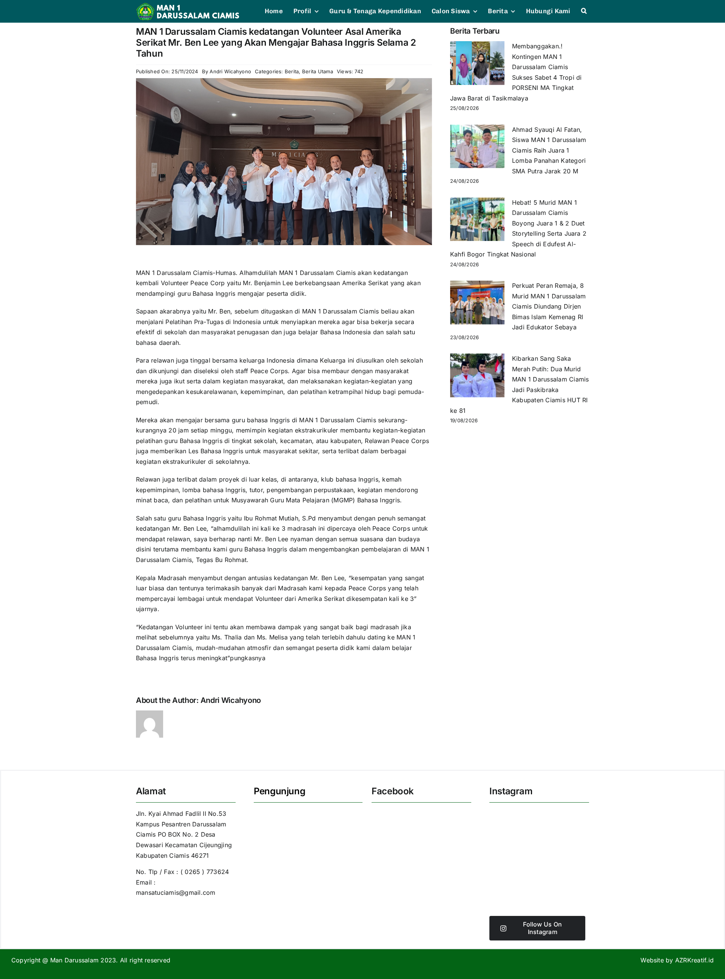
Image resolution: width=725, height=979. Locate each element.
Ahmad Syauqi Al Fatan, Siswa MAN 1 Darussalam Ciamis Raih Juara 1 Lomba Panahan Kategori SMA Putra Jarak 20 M (549, 150)
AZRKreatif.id (694, 960)
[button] (584, 11)
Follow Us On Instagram (542, 927)
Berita (292, 71)
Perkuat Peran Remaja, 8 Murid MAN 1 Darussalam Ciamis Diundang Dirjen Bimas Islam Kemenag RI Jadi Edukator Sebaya (549, 306)
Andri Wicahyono (230, 71)
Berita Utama (317, 71)
